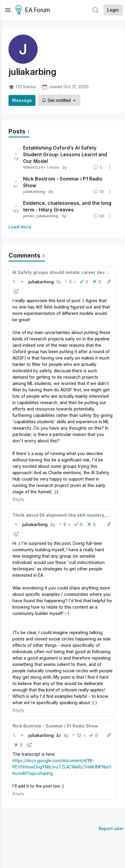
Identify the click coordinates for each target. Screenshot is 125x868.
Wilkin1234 (33, 167)
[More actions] (110, 167)
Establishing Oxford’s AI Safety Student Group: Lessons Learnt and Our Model (65, 154)
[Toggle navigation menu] (7, 10)
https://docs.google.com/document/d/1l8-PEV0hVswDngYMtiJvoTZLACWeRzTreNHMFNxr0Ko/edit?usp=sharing (61, 767)
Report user (111, 828)
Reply (18, 499)
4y (52, 524)
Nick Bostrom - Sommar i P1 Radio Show (55, 725)
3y (58, 281)
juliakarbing (34, 191)
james (28, 215)
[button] (14, 281)
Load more (19, 226)
